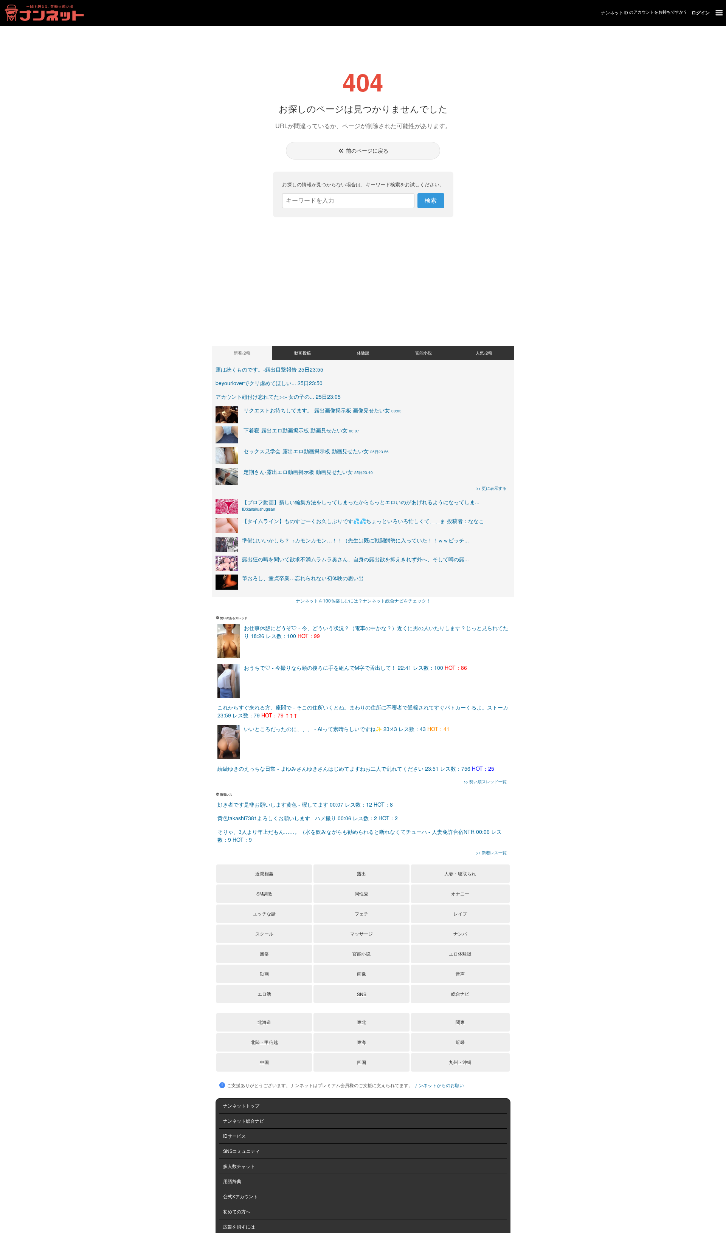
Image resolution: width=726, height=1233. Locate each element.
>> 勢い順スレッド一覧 (485, 781)
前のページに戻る (366, 150)
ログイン (701, 12)
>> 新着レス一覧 (491, 852)
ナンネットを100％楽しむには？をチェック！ (363, 600)
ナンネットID (614, 12)
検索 (431, 200)
